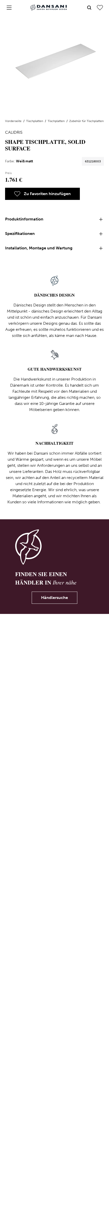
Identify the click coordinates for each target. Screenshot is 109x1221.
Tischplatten (35, 121)
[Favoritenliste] (100, 8)
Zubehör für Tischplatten (86, 121)
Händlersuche (54, 597)
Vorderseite (13, 121)
